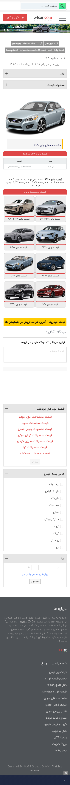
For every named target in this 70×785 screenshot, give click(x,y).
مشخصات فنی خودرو (55, 698)
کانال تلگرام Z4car (57, 685)
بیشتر (35, 461)
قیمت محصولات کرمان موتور (35, 435)
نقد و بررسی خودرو (56, 711)
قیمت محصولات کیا (35, 447)
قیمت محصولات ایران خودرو (35, 416)
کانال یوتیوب (59, 731)
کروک (56, 533)
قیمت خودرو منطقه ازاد (54, 691)
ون (57, 547)
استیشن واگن (51, 519)
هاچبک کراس (52, 491)
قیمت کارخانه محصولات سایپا (33, 50)
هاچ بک (55, 498)
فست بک (54, 505)
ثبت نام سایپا (12, 50)
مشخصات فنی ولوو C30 (47, 145)
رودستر (55, 540)
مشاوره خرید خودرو (56, 717)
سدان (56, 512)
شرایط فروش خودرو (56, 704)
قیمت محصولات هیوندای (35, 453)
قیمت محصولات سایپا (35, 422)
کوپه (56, 526)
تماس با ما (61, 750)
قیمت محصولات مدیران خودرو (35, 441)
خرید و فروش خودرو (55, 724)
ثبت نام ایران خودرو (56, 50)
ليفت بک (54, 484)
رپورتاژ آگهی (60, 737)
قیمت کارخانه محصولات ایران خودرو (27, 43)
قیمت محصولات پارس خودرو (35, 428)
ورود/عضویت (59, 744)
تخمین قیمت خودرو (56, 678)
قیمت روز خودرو (51, 43)
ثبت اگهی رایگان (15, 17)
